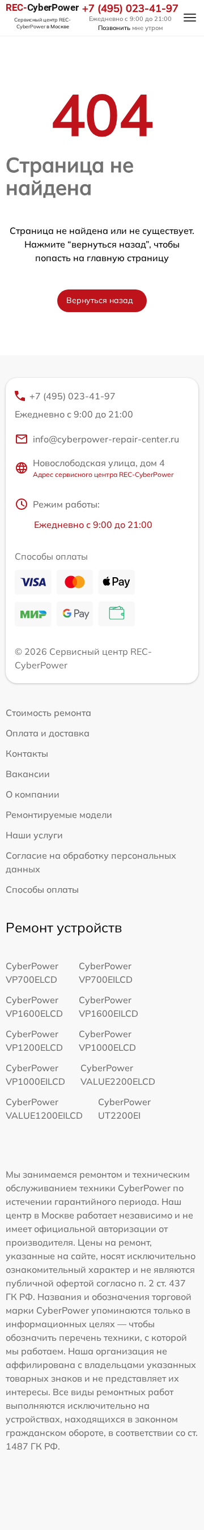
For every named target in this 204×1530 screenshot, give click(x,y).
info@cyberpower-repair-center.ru (106, 439)
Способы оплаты (42, 889)
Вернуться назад (99, 300)
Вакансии (28, 773)
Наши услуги (34, 835)
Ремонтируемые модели (59, 814)
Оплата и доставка (48, 733)
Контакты (27, 753)
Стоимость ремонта (48, 712)
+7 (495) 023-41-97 (130, 8)
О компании (33, 794)
